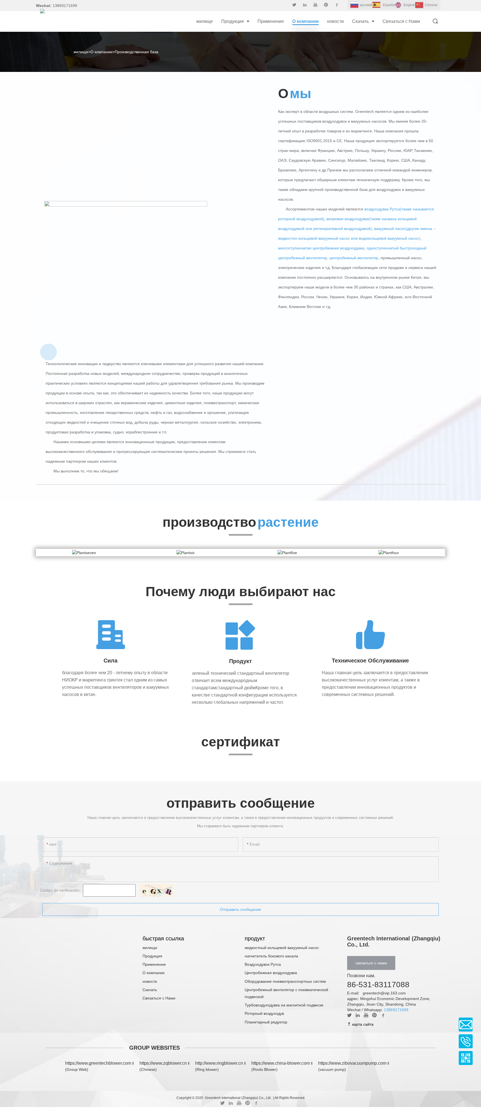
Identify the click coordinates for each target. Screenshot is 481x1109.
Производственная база (136, 52)
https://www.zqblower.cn (163, 1063)
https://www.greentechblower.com (98, 1063)
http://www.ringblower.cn (219, 1063)
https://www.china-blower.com (280, 1063)
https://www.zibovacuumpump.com (352, 1063)
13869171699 (396, 1010)
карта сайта (362, 1024)
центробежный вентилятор (353, 258)
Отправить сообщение (240, 909)
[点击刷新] (156, 890)
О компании (101, 52)
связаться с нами (371, 963)
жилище (80, 52)
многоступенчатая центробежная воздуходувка (321, 248)
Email (466, 1025)
